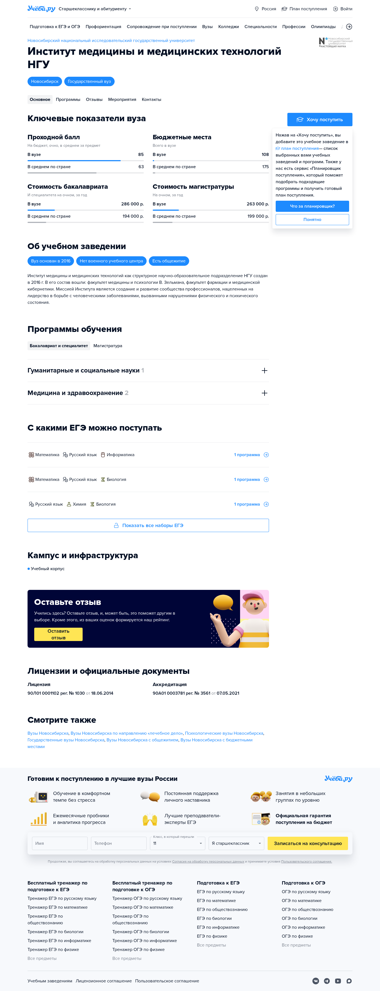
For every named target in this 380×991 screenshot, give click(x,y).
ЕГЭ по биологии (214, 918)
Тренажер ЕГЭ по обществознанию (45, 919)
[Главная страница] (41, 9)
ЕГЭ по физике (212, 936)
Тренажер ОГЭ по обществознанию (130, 919)
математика (47, 455)
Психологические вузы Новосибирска (224, 733)
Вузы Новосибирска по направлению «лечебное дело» (127, 733)
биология (116, 479)
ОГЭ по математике (302, 900)
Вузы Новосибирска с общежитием (142, 740)
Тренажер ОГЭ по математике (142, 907)
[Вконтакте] (315, 981)
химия (79, 504)
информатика (120, 455)
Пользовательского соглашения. (306, 861)
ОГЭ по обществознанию (307, 909)
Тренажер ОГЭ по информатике (144, 940)
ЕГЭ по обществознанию (222, 909)
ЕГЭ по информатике (218, 927)
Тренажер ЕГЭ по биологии (55, 932)
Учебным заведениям (50, 981)
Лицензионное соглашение (104, 981)
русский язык (83, 455)
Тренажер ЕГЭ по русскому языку (62, 898)
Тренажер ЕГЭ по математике (58, 907)
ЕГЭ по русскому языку (221, 892)
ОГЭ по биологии (299, 918)
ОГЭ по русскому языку (306, 892)
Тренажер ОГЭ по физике (138, 949)
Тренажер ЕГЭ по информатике (59, 940)
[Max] (349, 981)
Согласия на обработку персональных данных (208, 861)
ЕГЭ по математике (216, 900)
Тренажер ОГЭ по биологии (140, 932)
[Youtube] (338, 981)
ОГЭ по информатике (303, 927)
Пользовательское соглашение (167, 981)
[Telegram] (327, 981)
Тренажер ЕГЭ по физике (53, 949)
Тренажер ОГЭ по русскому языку (147, 898)
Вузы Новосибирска (48, 733)
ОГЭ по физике (297, 936)
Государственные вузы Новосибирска (66, 740)
